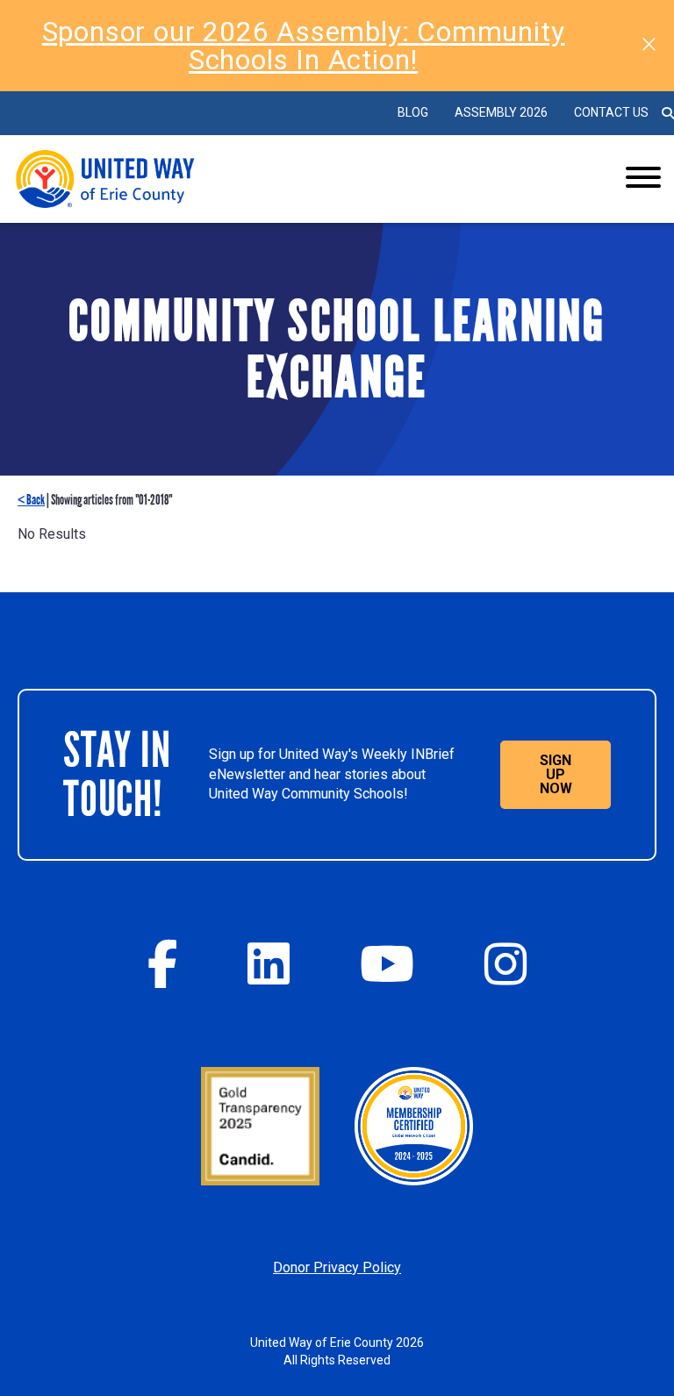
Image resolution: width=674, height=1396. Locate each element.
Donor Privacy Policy (337, 1267)
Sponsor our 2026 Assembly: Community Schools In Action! (303, 45)
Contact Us (611, 112)
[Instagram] (505, 964)
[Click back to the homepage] (286, 179)
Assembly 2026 (501, 112)
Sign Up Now (556, 774)
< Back (31, 499)
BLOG (413, 112)
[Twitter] (268, 964)
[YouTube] (387, 964)
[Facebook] (162, 964)
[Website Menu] (643, 179)
